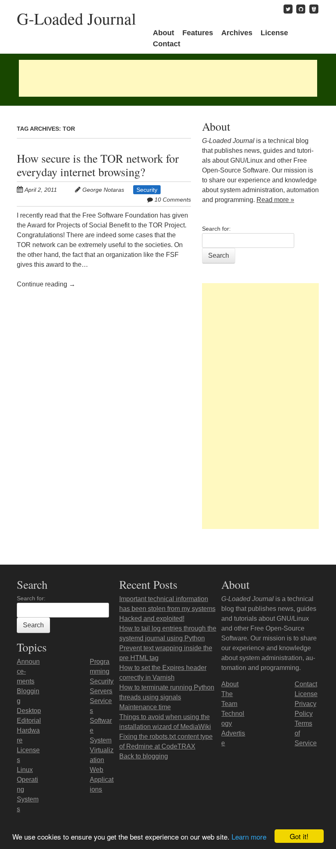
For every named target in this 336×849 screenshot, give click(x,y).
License (274, 33)
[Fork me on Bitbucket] (314, 9)
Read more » (275, 199)
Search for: (216, 228)
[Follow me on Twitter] (288, 9)
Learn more (249, 836)
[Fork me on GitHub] (300, 9)
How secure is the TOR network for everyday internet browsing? (98, 164)
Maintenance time (145, 707)
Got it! (299, 836)
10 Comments (172, 199)
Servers (101, 691)
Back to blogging (143, 756)
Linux (25, 769)
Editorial (29, 720)
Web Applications (102, 779)
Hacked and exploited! (151, 618)
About (163, 33)
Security (146, 189)
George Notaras (103, 189)
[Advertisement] (168, 78)
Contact (166, 44)
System (100, 740)
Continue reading (46, 284)
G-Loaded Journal (76, 18)
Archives (236, 33)
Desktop (29, 710)
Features (197, 33)
